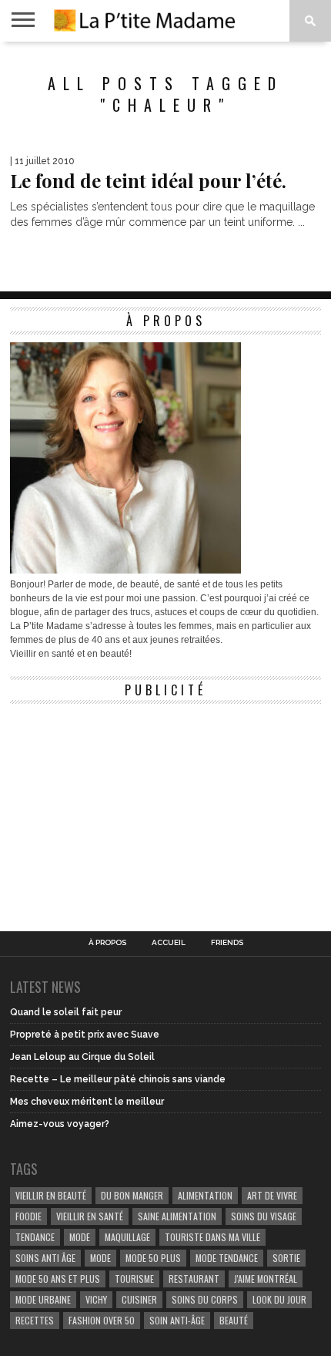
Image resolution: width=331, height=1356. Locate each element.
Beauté (233, 1320)
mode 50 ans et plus (57, 1278)
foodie (28, 1216)
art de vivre (272, 1195)
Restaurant (194, 1278)
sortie (286, 1257)
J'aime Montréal (265, 1278)
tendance (35, 1236)
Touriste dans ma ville (212, 1236)
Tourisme (134, 1278)
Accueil (169, 943)
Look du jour (279, 1299)
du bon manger (132, 1195)
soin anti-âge (177, 1320)
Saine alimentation (177, 1216)
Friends (227, 943)
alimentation (205, 1195)
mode (79, 1236)
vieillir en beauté (50, 1195)
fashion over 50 (102, 1320)
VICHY (96, 1299)
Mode (100, 1257)
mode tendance (227, 1257)
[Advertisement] (125, 808)
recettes (34, 1320)
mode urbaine (43, 1299)
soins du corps (205, 1299)
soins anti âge (45, 1257)
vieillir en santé (89, 1216)
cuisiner (139, 1299)
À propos (107, 943)
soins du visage (263, 1216)
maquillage (127, 1236)
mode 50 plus (153, 1257)
